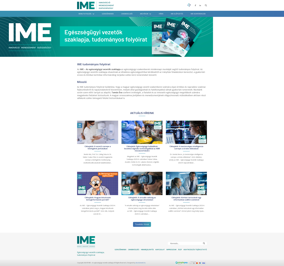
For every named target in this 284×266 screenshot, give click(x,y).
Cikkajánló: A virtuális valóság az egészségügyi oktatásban (142, 199)
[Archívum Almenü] (150, 14)
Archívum (144, 14)
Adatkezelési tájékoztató (195, 249)
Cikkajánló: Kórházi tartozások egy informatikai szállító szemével (186, 199)
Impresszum (171, 249)
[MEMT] (189, 5)
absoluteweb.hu (140, 263)
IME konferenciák (198, 14)
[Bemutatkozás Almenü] (93, 14)
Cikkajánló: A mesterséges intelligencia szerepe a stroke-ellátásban (186, 147)
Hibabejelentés (147, 249)
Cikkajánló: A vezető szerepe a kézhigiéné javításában (98, 147)
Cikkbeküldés (127, 14)
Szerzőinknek (108, 14)
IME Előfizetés (177, 14)
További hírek (142, 224)
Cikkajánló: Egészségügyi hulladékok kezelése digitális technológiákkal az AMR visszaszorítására (142, 148)
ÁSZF (180, 249)
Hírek (161, 14)
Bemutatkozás (85, 14)
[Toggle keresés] (206, 5)
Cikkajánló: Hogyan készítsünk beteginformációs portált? (98, 199)
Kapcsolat (160, 249)
